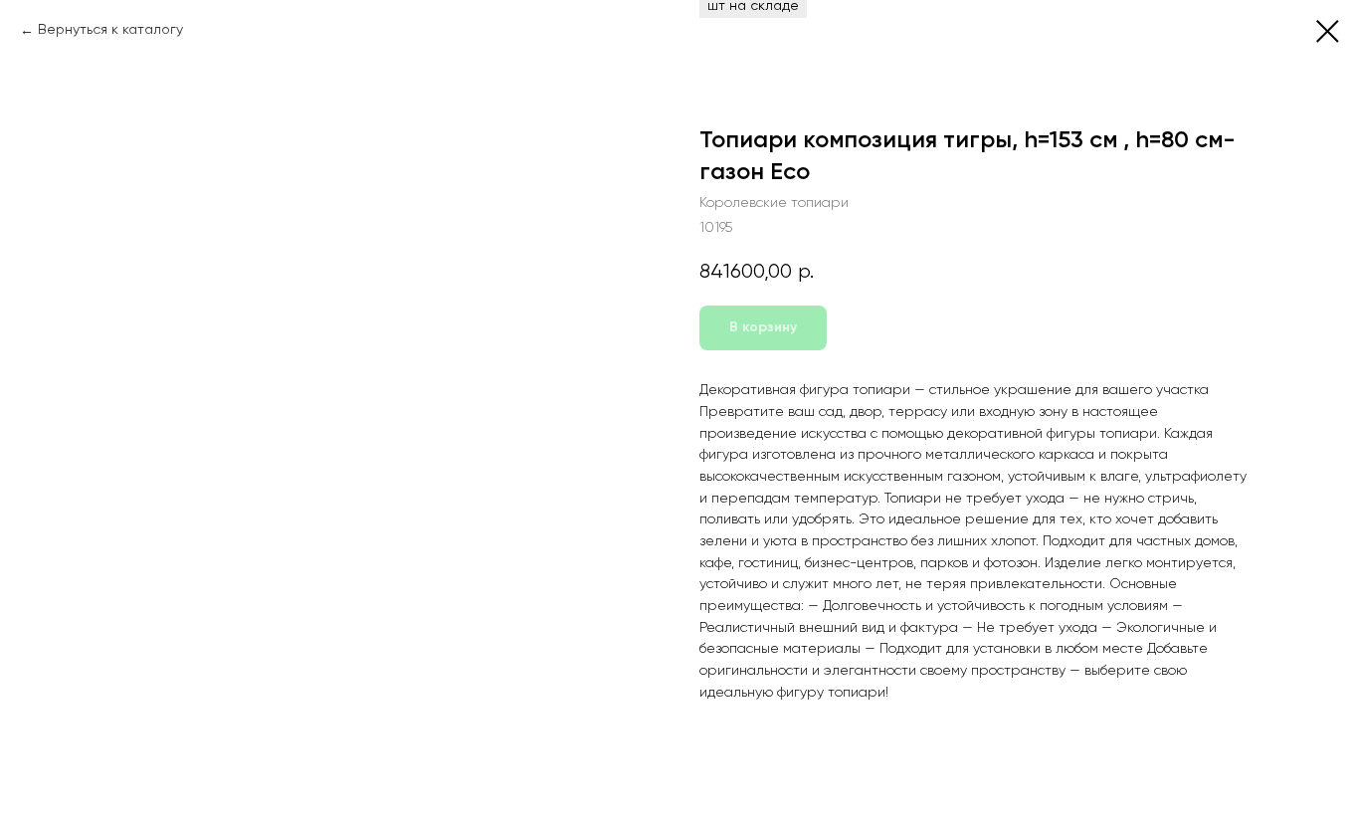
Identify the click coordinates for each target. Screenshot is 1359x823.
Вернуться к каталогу (110, 30)
